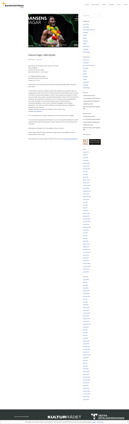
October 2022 (86, 224)
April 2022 (85, 238)
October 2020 (86, 269)
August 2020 (86, 272)
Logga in (125, 4)
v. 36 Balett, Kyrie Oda (88, 104)
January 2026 (86, 166)
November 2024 (86, 185)
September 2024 (86, 191)
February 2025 (86, 180)
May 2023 (85, 208)
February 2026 (86, 163)
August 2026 (86, 152)
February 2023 (86, 213)
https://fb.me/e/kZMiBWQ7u (70, 139)
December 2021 (86, 249)
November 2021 (86, 252)
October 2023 (86, 194)
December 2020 (86, 263)
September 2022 (86, 227)
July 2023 (85, 202)
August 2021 (86, 258)
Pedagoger (39, 59)
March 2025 (85, 177)
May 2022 (85, 235)
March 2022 (85, 241)
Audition (85, 43)
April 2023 (85, 210)
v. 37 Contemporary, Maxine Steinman (91, 98)
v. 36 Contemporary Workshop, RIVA (91, 101)
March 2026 (85, 160)
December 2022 (86, 219)
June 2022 (85, 233)
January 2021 (86, 260)
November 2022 (86, 222)
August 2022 (86, 230)
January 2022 (86, 247)
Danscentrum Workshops (89, 30)
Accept (94, 422)
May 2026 (85, 155)
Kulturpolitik (86, 46)
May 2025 (85, 171)
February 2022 (86, 244)
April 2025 (85, 174)
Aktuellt (87, 4)
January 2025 (86, 183)
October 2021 (86, 255)
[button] (106, 4)
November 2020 (86, 266)
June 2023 (85, 205)
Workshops (85, 32)
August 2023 (86, 199)
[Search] (99, 15)
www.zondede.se (37, 111)
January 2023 (86, 216)
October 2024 (86, 188)
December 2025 (86, 169)
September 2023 (86, 196)
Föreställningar (86, 52)
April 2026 (85, 157)
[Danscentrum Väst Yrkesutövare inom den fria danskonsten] (12, 4)
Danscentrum (86, 24)
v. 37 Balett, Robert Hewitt (89, 95)
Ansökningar (86, 27)
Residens (85, 38)
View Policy (100, 422)
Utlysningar (85, 49)
